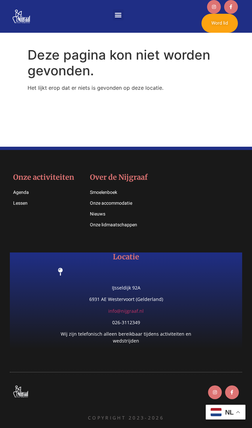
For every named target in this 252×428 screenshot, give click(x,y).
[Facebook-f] (231, 7)
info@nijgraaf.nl (126, 311)
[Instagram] (214, 7)
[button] (118, 14)
